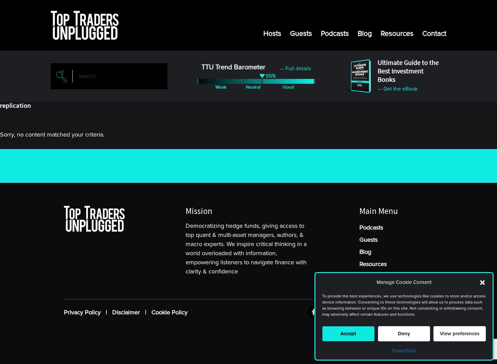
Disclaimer (126, 312)
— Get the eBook (398, 89)
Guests (301, 33)
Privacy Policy (404, 350)
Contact (434, 33)
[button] (482, 282)
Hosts (272, 33)
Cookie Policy (169, 312)
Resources (397, 33)
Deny (404, 334)
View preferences (459, 334)
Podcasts (335, 33)
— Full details (295, 68)
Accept (348, 334)
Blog (365, 33)
